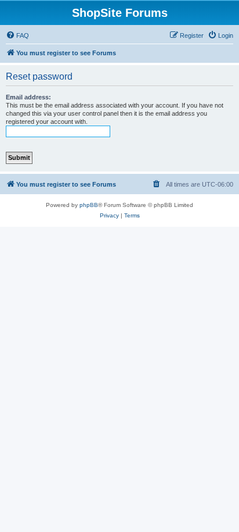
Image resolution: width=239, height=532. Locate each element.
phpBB (88, 205)
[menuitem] (17, 35)
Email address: (28, 97)
